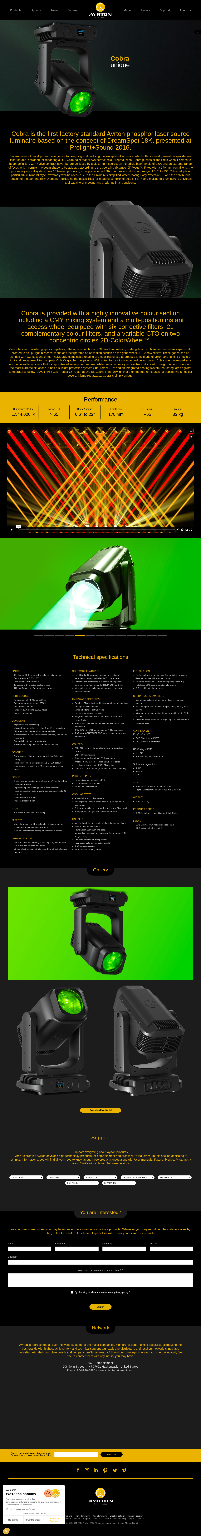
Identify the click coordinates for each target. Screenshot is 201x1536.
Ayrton (100, 10)
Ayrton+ (36, 10)
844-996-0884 (86, 1370)
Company (107, 1243)
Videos (72, 10)
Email (153, 1243)
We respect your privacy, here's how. (20, 1509)
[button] (38, 635)
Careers (107, 1518)
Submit (100, 1307)
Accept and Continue (54, 1519)
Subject (12, 1257)
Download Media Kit (100, 1110)
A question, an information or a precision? (100, 1270)
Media (127, 10)
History (145, 10)
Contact (140, 1518)
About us (97, 1518)
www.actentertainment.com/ (116, 1370)
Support (165, 10)
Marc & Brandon (132, 1523)
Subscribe (111, 1454)
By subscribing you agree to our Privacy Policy (31, 1454)
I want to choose (33, 1520)
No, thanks (13, 1520)
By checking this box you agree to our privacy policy (101, 1292)
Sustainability (120, 1518)
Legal (131, 1518)
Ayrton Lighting (100, 1497)
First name (61, 1243)
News (54, 10)
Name (12, 1243)
